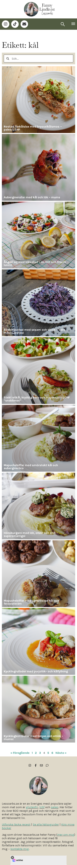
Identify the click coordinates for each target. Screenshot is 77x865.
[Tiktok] (15, 24)
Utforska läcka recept (16, 824)
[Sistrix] (62, 24)
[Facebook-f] (35, 765)
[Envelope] (24, 24)
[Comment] (47, 765)
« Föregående (20, 753)
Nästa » (61, 753)
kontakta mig (19, 849)
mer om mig (65, 834)
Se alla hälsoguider (46, 824)
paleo (54, 807)
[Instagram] (5, 24)
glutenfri (32, 807)
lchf (41, 807)
